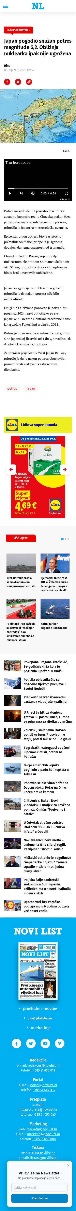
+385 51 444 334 (44, 1090)
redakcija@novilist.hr (44, 1065)
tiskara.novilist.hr (42, 1153)
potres (12, 389)
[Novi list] (38, 6)
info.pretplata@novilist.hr (38, 1110)
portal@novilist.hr (43, 1085)
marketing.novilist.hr (42, 1129)
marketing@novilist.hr (43, 1134)
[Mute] (32, 193)
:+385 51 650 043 (44, 1114)
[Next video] (21, 193)
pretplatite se (40, 1018)
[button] (65, 469)
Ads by (63, 199)
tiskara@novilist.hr (44, 1158)
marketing (40, 1027)
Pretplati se (40, 1198)
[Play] (9, 193)
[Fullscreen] (66, 193)
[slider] (38, 188)
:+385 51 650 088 (44, 1139)
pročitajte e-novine (40, 1008)
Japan (31, 389)
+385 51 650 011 (44, 1070)
